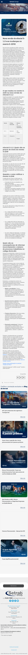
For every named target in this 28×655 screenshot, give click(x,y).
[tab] (13, 585)
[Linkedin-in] (13, 601)
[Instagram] (15, 601)
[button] (18, 377)
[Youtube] (18, 601)
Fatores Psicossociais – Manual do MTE (13, 531)
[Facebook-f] (10, 601)
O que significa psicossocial (10, 559)
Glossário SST (14, 649)
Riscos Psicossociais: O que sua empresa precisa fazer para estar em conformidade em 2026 (13, 472)
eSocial (4, 354)
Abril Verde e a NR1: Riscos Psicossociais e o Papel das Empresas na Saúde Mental (13, 501)
